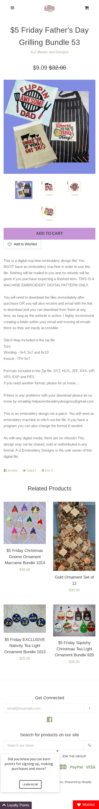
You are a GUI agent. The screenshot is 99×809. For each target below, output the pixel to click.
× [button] (57, 751)
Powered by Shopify (78, 782)
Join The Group (74, 756)
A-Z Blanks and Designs (50, 52)
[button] (36, 805)
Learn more (30, 784)
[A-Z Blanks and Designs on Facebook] (50, 720)
